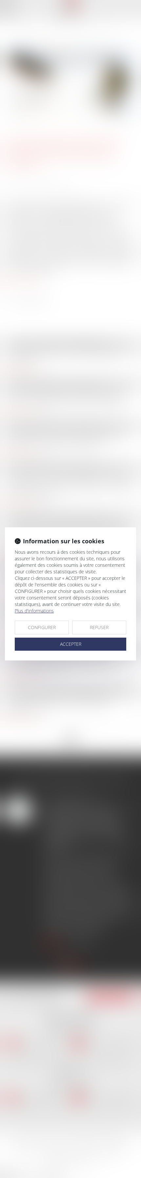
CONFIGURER (42, 627)
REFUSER (99, 627)
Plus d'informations (34, 611)
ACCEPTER (70, 644)
